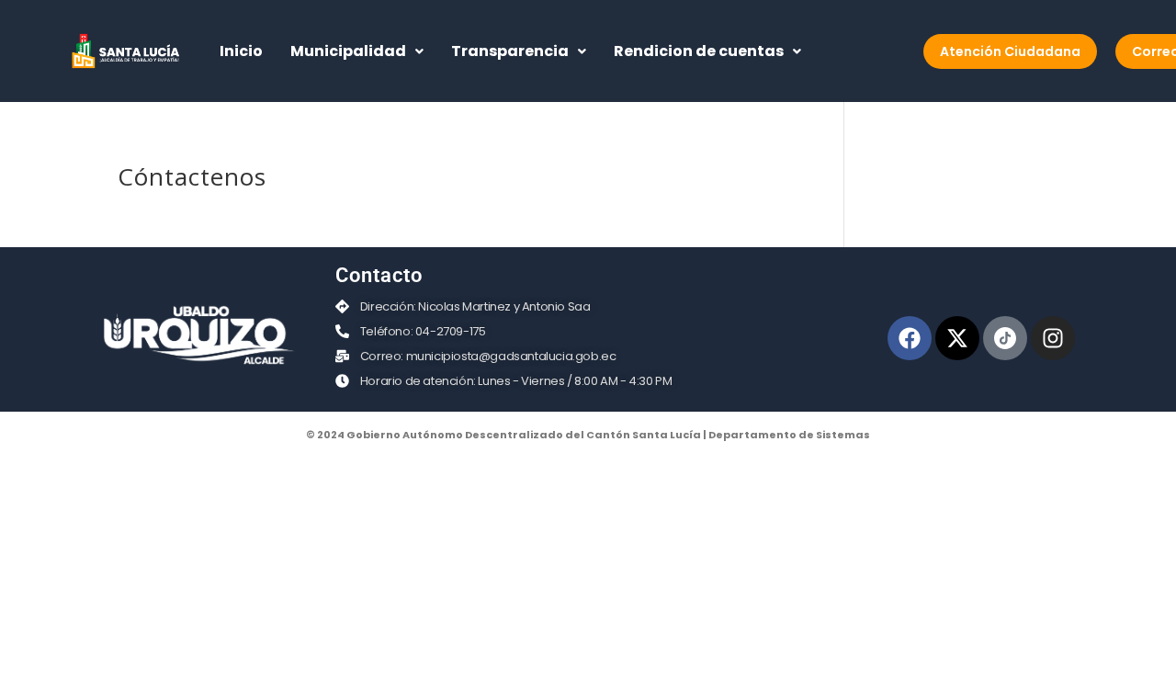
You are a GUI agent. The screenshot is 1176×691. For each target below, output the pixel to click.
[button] (357, 51)
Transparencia (510, 51)
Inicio (241, 51)
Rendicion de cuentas (699, 51)
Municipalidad (348, 51)
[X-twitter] (957, 338)
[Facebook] (910, 338)
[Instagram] (1053, 338)
